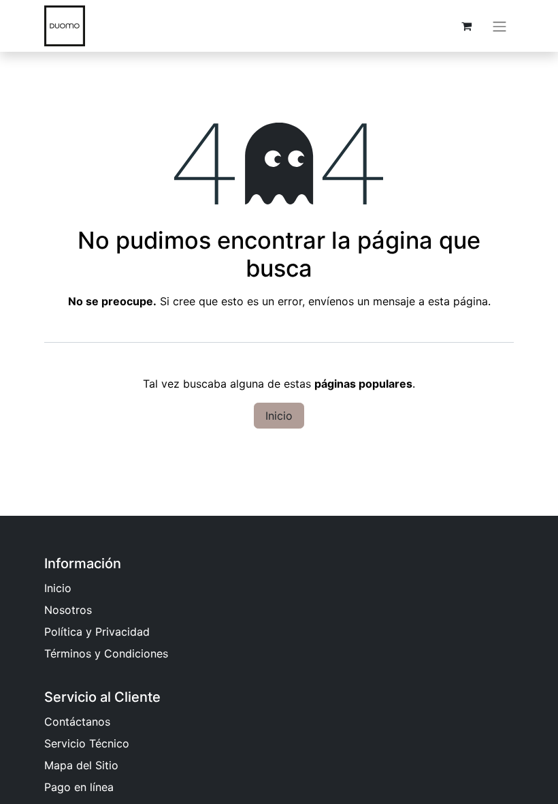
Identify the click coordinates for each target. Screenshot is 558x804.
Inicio (279, 415)
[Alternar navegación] (499, 26)
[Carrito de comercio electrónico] (466, 26)
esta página (458, 301)
